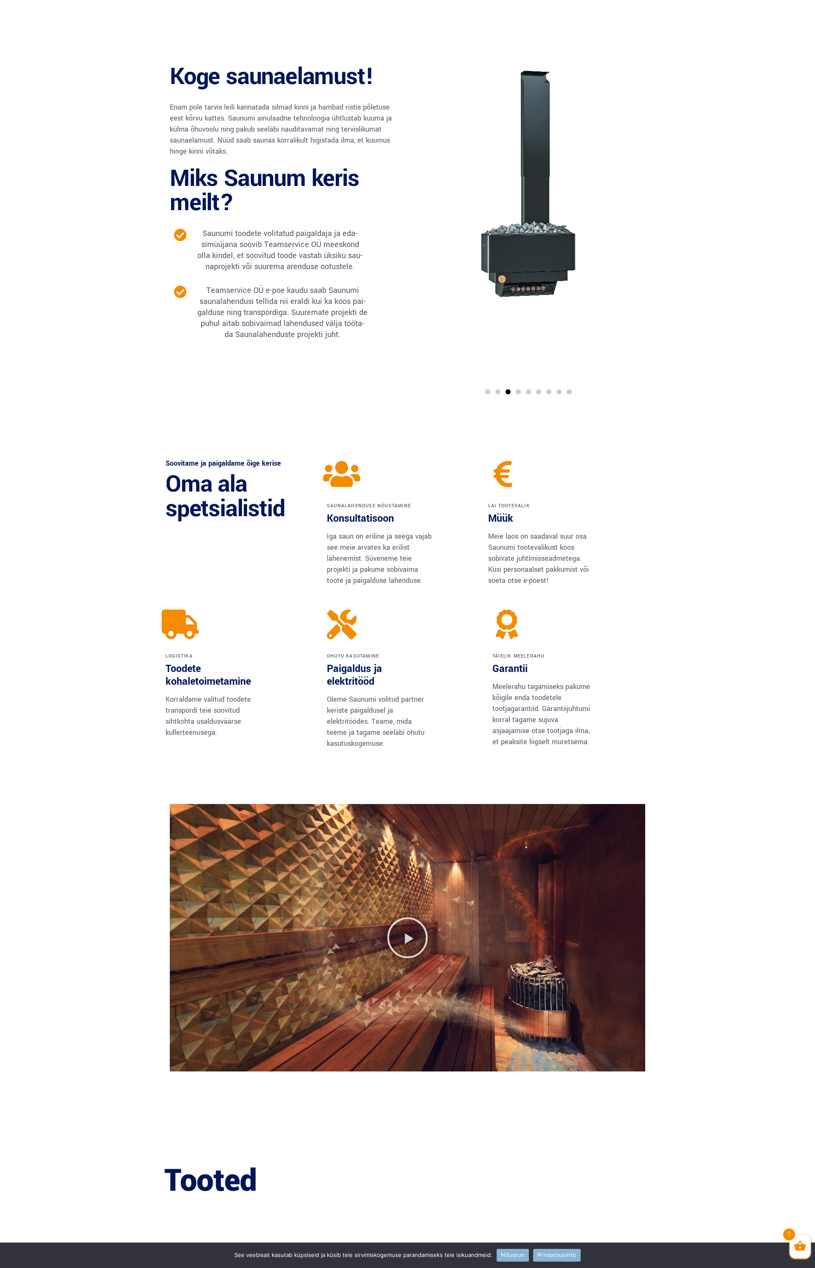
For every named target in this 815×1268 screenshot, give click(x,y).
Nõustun (513, 1254)
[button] (487, 391)
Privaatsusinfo (556, 1254)
